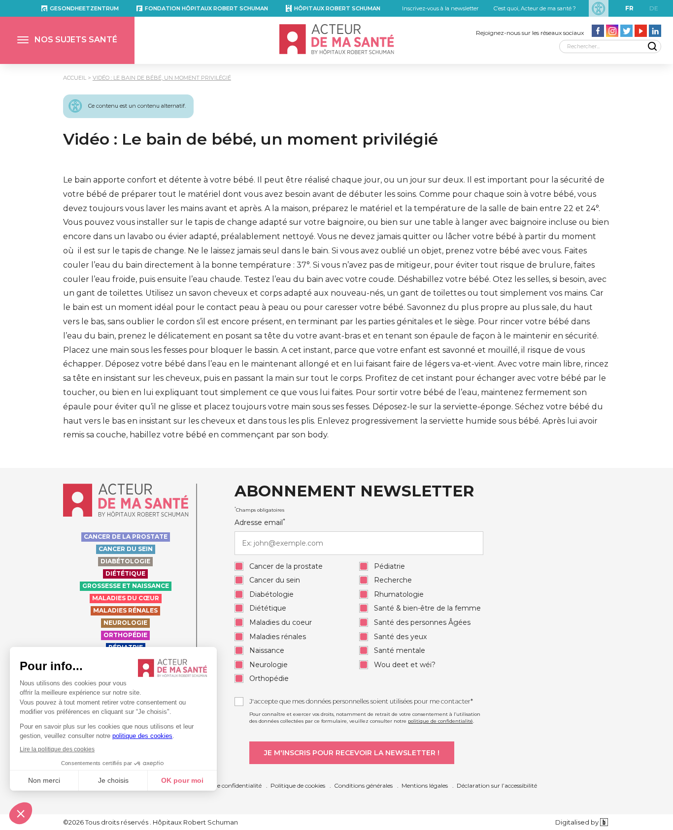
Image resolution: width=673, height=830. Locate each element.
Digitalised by (577, 822)
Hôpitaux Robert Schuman (337, 8)
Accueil (74, 77)
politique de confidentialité (440, 721)
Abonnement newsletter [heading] (354, 491)
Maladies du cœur (125, 598)
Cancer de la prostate (126, 536)
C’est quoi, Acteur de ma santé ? (535, 8)
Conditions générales (363, 785)
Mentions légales (425, 785)
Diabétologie (125, 561)
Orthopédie (125, 635)
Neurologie (125, 622)
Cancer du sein (126, 549)
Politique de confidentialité (224, 785)
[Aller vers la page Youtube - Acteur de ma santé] (641, 31)
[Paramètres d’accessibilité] (598, 8)
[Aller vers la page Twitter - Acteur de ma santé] (626, 31)
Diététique (125, 573)
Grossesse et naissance (125, 585)
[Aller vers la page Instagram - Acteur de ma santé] (612, 31)
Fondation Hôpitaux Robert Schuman (206, 8)
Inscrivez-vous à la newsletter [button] (440, 8)
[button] (67, 40)
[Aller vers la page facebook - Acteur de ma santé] (598, 31)
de (653, 8)
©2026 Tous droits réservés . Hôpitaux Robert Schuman (150, 822)
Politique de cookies (297, 785)
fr (629, 8)
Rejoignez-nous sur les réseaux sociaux (530, 32)
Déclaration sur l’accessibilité (497, 785)
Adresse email (260, 522)
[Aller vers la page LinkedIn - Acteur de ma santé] (655, 31)
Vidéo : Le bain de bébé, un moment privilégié (162, 77)
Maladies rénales (125, 610)
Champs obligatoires (259, 510)
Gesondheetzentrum (84, 8)
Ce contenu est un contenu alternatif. (137, 105)
